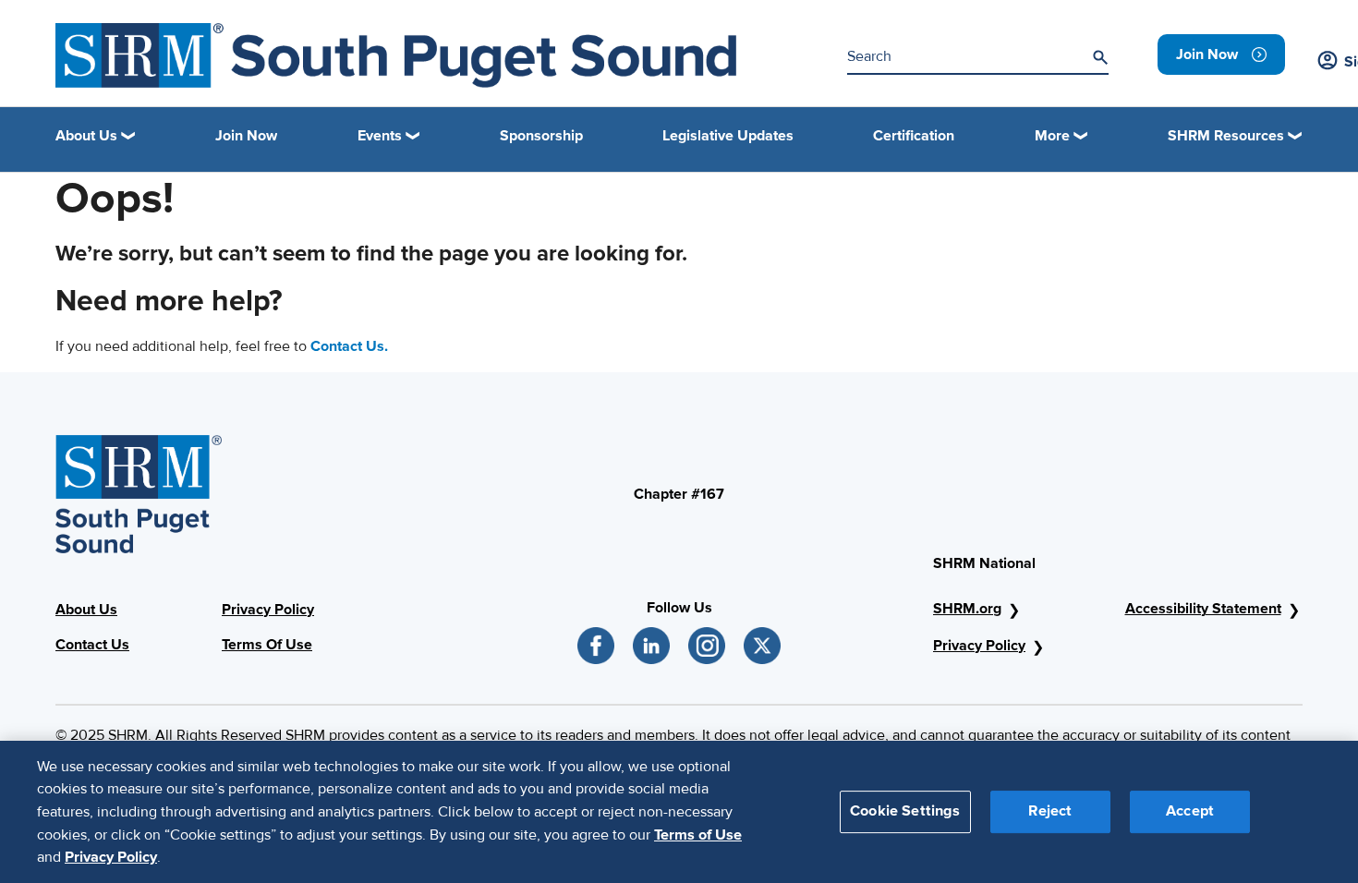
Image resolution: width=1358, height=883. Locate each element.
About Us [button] (86, 136)
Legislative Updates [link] (728, 136)
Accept (1190, 811)
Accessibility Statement (1203, 608)
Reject (1050, 811)
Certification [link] (913, 136)
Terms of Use (698, 834)
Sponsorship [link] (541, 136)
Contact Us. (349, 346)
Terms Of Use (267, 644)
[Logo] (395, 55)
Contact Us (92, 644)
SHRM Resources (1226, 136)
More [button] (1052, 136)
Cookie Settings (905, 811)
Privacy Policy (268, 609)
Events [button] (380, 136)
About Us (86, 609)
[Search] (1100, 57)
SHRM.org (967, 608)
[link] (1221, 54)
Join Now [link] (246, 136)
